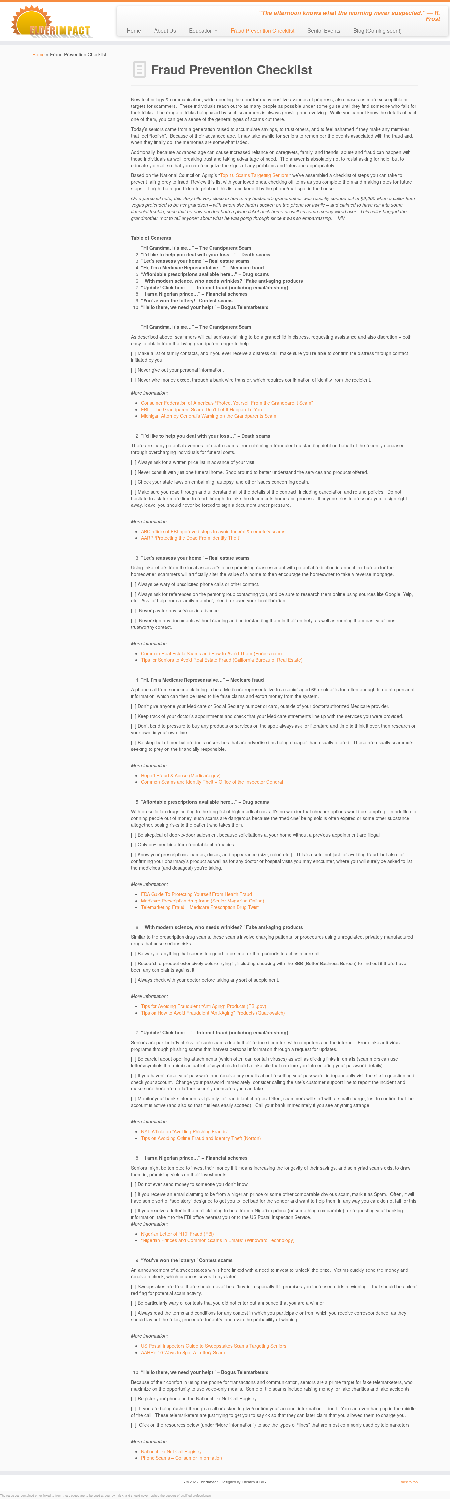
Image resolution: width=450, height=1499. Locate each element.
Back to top (409, 1481)
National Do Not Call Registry (171, 1451)
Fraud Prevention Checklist (262, 30)
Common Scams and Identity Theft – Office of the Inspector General (212, 782)
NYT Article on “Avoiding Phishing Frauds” (184, 1131)
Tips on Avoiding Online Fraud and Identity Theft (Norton (200, 1138)
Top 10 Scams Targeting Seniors (254, 175)
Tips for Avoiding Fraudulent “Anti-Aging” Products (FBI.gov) (203, 1006)
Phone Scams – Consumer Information (181, 1457)
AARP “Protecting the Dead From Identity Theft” (190, 538)
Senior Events (323, 30)
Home (134, 30)
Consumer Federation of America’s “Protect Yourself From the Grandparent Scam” (227, 402)
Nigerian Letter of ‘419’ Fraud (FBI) (177, 1233)
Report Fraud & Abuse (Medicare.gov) (181, 775)
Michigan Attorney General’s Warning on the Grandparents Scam (208, 416)
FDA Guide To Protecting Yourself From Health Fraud (196, 894)
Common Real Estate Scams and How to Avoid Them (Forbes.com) (211, 653)
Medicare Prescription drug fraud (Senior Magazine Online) (202, 900)
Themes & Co (253, 1481)
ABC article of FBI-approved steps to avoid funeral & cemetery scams (213, 531)
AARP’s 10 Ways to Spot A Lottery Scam (183, 1352)
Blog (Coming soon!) (377, 30)
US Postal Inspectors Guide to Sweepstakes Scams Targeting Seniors (213, 1345)
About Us (165, 30)
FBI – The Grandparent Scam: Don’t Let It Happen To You (201, 409)
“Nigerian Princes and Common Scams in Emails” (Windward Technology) (218, 1240)
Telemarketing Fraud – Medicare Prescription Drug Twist (200, 907)
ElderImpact (208, 1481)
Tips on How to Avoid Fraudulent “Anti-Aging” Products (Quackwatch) (213, 1012)
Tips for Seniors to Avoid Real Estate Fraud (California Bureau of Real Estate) (222, 660)
